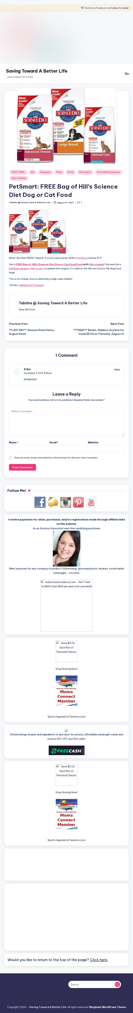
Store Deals (19, 178)
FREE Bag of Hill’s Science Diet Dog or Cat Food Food (49, 264)
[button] (27, 309)
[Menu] (126, 74)
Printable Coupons (108, 172)
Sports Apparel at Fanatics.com (67, 716)
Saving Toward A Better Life (36, 71)
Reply (117, 369)
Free (59, 172)
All (32, 172)
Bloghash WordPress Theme (107, 1007)
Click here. (99, 959)
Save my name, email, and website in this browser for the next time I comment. (56, 457)
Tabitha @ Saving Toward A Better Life (53, 303)
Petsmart (85, 172)
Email (54, 442)
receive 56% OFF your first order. (66, 738)
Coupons (45, 172)
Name (14, 442)
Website (93, 442)
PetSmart (82, 257)
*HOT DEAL (18, 172)
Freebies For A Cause (31, 285)
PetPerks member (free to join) (26, 268)
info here (74, 572)
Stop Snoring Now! (67, 668)
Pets (70, 172)
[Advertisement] (66, 38)
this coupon (96, 264)
